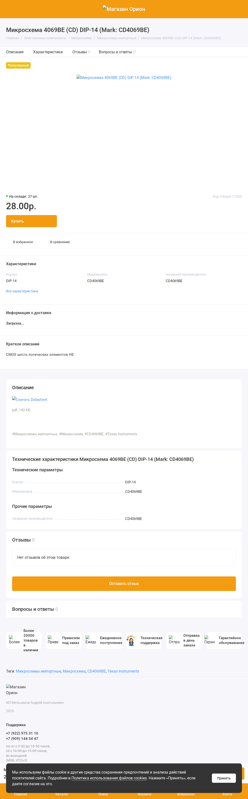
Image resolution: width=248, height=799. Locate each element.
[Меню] (9, 9)
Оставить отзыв (124, 583)
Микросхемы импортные (38, 671)
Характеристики (48, 52)
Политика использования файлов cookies (109, 778)
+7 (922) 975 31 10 (22, 733)
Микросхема (74, 671)
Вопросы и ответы (117, 52)
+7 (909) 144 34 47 (22, 739)
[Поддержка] (239, 9)
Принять (224, 778)
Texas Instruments (123, 671)
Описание (14, 52)
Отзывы (81, 52)
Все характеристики (22, 291)
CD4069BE (96, 671)
